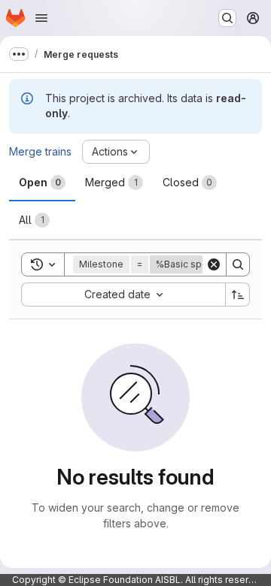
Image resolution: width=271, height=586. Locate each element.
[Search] (238, 264)
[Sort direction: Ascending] (238, 294)
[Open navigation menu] (41, 18)
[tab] (42, 182)
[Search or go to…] (227, 18)
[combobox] (123, 294)
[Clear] (214, 264)
